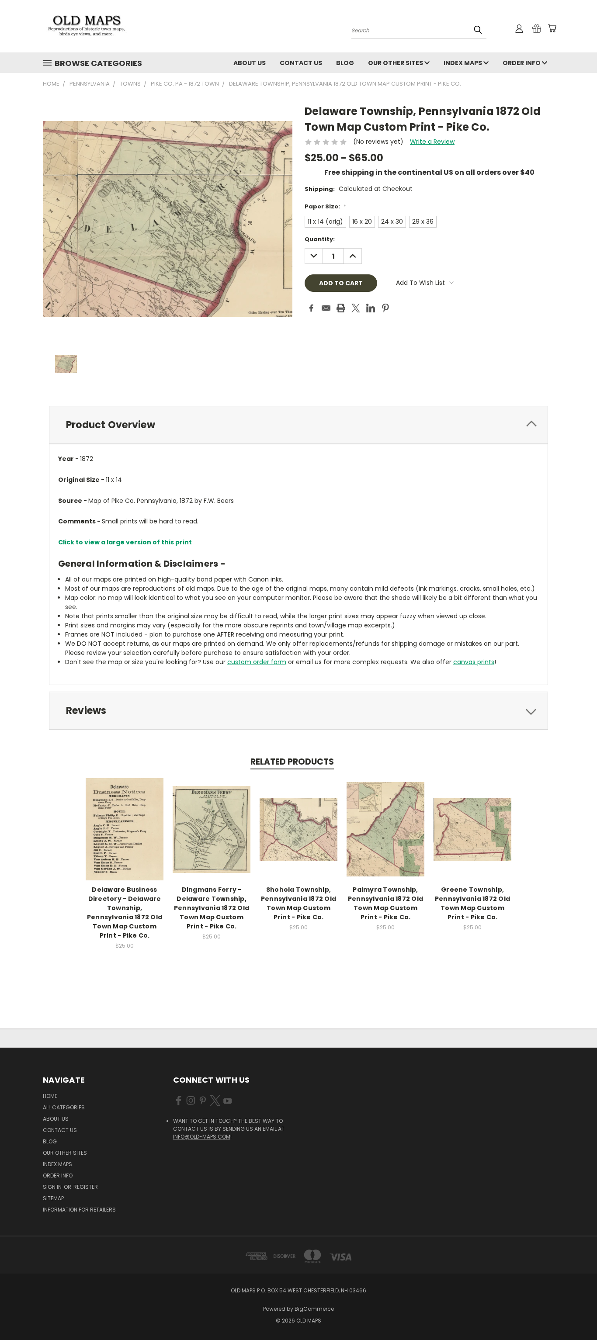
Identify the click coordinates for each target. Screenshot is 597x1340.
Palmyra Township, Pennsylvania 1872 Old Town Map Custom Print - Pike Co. (385, 903)
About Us (249, 63)
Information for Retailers (79, 1209)
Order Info (522, 63)
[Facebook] (311, 308)
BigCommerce (314, 1308)
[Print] (341, 308)
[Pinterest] (385, 308)
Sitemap (53, 1198)
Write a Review (432, 141)
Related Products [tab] (292, 762)
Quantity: (320, 239)
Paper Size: (325, 206)
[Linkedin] (370, 308)
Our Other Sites (396, 63)
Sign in (53, 1187)
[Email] (326, 308)
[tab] (298, 425)
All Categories (64, 1107)
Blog (345, 63)
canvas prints (473, 662)
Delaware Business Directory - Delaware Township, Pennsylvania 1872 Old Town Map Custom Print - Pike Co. (124, 912)
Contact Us (301, 63)
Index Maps (463, 63)
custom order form (256, 662)
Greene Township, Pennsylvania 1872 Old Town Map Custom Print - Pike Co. (472, 903)
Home (50, 1096)
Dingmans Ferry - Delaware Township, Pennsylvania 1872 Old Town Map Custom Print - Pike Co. (211, 908)
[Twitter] (355, 308)
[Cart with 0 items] (552, 28)
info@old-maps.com (201, 1136)
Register (85, 1187)
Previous (574, 1312)
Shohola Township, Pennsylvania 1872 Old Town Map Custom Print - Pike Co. (298, 903)
